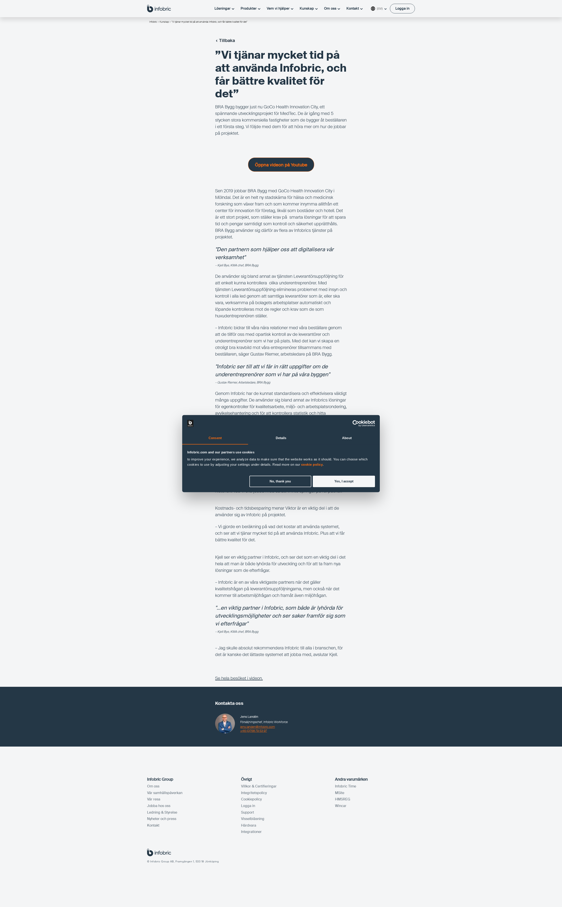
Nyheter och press (161, 818)
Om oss (330, 8)
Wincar (340, 805)
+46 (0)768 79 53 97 (253, 731)
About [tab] (347, 438)
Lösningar (222, 8)
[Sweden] (159, 8)
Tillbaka (227, 40)
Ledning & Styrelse (162, 812)
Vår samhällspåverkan (164, 793)
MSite (339, 793)
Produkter (249, 8)
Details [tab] (281, 438)
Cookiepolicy (251, 799)
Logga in (248, 805)
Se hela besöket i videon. (239, 678)
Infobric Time (345, 786)
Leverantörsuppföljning (254, 289)
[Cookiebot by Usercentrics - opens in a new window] (356, 423)
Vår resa (153, 799)
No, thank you (280, 481)
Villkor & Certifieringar (259, 786)
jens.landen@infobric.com (257, 727)
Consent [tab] (215, 438)
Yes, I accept (343, 481)
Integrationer (251, 831)
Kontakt (352, 8)
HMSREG (342, 799)
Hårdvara (248, 825)
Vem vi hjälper (278, 8)
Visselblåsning (252, 818)
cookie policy (312, 464)
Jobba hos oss (158, 805)
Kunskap (307, 8)
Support (247, 812)
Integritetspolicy (254, 793)
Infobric (153, 21)
